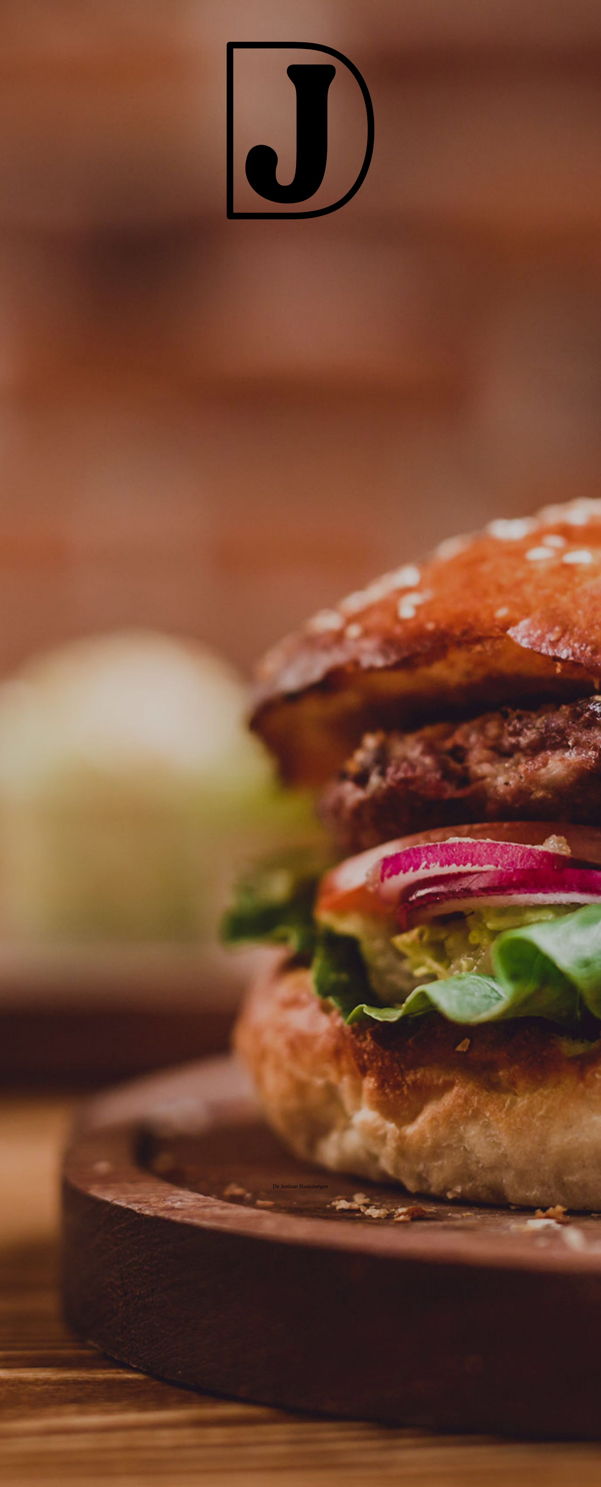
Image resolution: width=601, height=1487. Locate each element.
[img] (300, 743)
